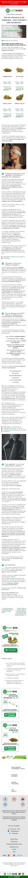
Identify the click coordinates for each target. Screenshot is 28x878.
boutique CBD (9, 576)
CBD (8, 595)
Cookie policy (14, 841)
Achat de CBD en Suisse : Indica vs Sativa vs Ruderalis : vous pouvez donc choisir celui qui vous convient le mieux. (20, 612)
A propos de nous (14, 847)
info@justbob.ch (15, 831)
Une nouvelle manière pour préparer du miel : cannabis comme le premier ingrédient (15, 664)
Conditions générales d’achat (14, 844)
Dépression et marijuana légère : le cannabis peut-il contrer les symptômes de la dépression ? (15, 682)
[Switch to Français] (3, 6)
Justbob (7, 578)
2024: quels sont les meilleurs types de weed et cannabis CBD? (7, 610)
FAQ (14, 851)
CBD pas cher (13, 597)
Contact (14, 849)
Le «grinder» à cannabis (12, 678)
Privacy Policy (14, 839)
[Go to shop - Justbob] (14, 874)
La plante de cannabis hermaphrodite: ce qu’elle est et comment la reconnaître (16, 670)
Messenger (15, 833)
